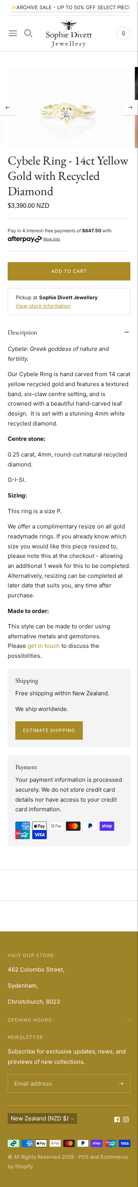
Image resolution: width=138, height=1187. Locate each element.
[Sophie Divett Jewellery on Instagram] (126, 1120)
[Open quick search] (28, 33)
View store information (43, 306)
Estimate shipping (49, 730)
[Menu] (13, 33)
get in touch (44, 645)
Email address (31, 1075)
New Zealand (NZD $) (40, 1118)
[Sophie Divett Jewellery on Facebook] (117, 1120)
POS (84, 1157)
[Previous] (7, 107)
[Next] (130, 107)
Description (22, 332)
